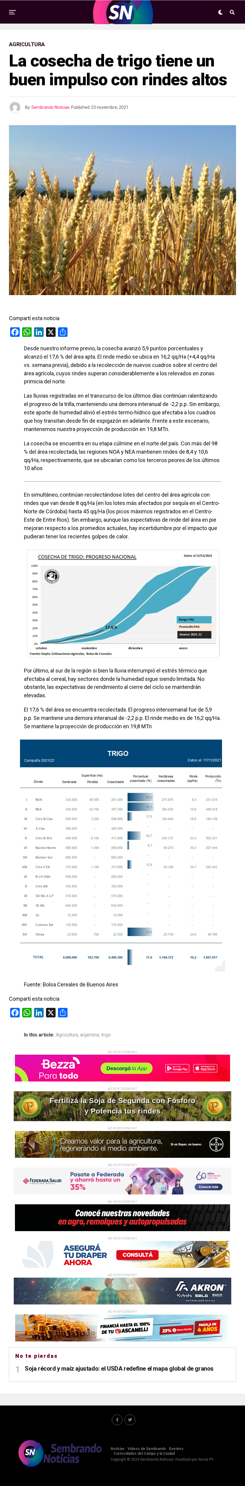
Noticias (118, 1449)
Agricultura (67, 1035)
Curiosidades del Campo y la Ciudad (144, 1453)
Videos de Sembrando (147, 1449)
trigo (106, 1035)
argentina (89, 1035)
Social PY (205, 1459)
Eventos (176, 1449)
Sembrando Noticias (50, 107)
